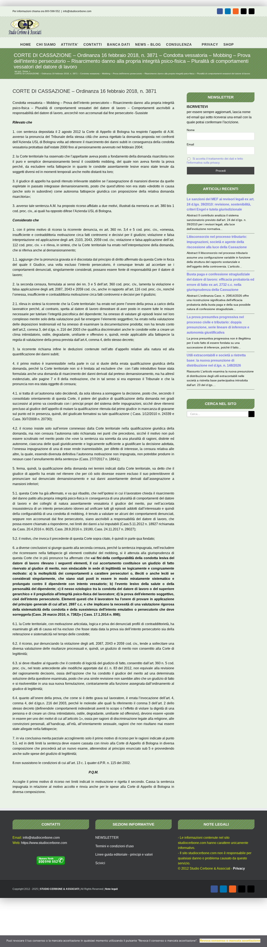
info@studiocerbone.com (77, 11)
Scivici (100, 863)
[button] (240, 42)
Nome (191, 130)
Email (190, 144)
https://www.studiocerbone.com (44, 843)
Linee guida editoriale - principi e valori (124, 854)
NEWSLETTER (107, 837)
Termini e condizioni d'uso (114, 846)
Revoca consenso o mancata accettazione (230, 940)
